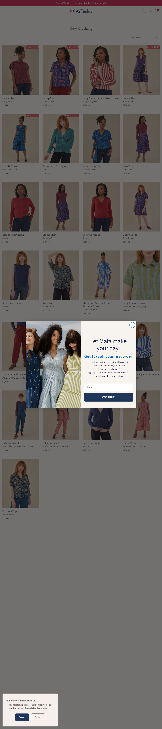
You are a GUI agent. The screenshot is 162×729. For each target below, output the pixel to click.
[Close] (55, 695)
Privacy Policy (30, 708)
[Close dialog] (132, 325)
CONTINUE (108, 397)
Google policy (42, 708)
